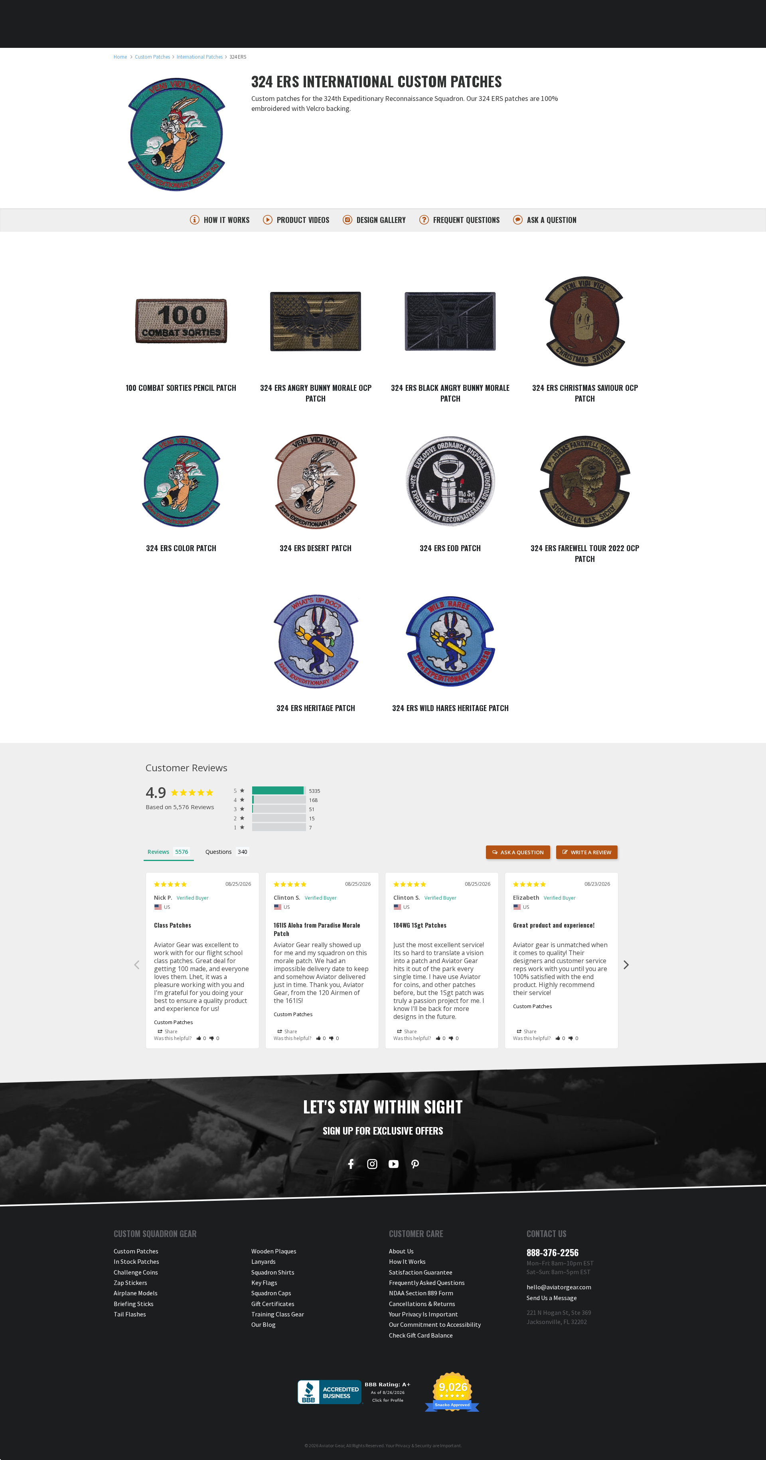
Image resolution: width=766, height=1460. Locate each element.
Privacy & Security (413, 1445)
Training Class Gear (277, 1314)
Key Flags (264, 1283)
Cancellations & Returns (422, 1304)
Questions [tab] (218, 851)
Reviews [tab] (158, 851)
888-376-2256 (553, 1252)
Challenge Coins (136, 1272)
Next (626, 964)
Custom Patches (173, 1022)
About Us (401, 1251)
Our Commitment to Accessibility (435, 1324)
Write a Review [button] (591, 852)
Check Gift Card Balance (421, 1335)
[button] (201, 1038)
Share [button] (171, 1031)
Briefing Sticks (134, 1304)
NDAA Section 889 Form (421, 1293)
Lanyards (263, 1261)
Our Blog (263, 1324)
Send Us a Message (552, 1298)
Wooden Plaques (273, 1251)
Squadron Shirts (272, 1272)
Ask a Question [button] (522, 852)
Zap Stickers (130, 1283)
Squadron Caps (271, 1293)
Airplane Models (136, 1293)
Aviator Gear (331, 1445)
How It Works (407, 1261)
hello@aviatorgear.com (559, 1287)
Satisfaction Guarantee (420, 1272)
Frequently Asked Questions (427, 1283)
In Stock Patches (136, 1261)
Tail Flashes (130, 1314)
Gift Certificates (272, 1304)
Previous (136, 964)
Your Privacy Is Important (423, 1314)
